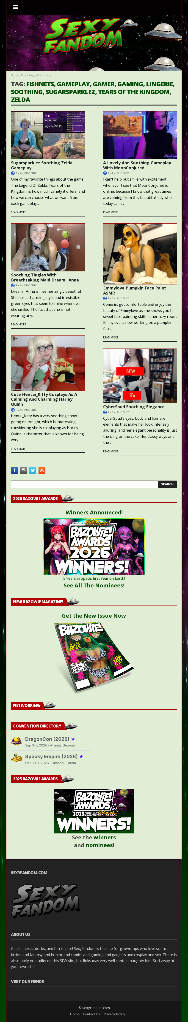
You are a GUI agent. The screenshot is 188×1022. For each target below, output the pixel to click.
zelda (20, 99)
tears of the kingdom (133, 91)
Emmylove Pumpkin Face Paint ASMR (134, 290)
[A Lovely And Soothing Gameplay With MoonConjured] (140, 135)
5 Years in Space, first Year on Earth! (94, 578)
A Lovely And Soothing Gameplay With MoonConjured (137, 165)
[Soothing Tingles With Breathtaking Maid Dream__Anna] (48, 247)
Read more (18, 212)
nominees (99, 845)
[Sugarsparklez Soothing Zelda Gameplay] (48, 135)
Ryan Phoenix (26, 173)
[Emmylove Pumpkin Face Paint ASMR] (140, 253)
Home (15, 75)
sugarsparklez (70, 91)
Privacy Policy (114, 1014)
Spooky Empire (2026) (54, 756)
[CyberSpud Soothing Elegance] (140, 376)
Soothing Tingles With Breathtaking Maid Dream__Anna (45, 277)
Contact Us (91, 1014)
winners (105, 837)
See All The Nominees (93, 585)
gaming (130, 84)
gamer (103, 84)
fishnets (40, 84)
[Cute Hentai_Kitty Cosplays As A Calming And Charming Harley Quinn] (48, 363)
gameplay (73, 84)
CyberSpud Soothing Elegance (134, 406)
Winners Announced (93, 512)
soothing (27, 91)
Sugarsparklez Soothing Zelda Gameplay (41, 165)
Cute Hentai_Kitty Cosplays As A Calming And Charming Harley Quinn (44, 399)
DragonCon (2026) (50, 739)
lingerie (159, 84)
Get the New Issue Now (94, 615)
